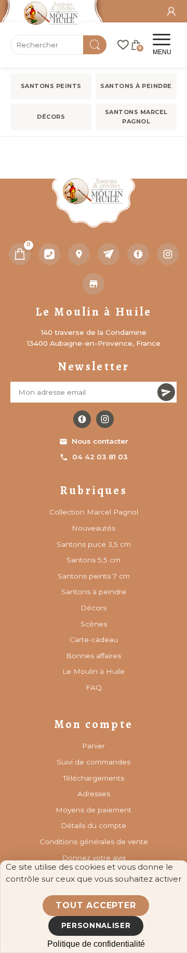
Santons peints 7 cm (94, 576)
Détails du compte (93, 825)
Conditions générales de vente (93, 841)
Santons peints (51, 86)
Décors (51, 116)
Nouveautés (93, 528)
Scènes (94, 624)
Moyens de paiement (93, 810)
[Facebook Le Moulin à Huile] (82, 419)
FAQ (94, 687)
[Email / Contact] (108, 254)
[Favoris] (123, 45)
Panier (93, 746)
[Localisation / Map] (79, 254)
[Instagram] (168, 254)
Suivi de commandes (93, 762)
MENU (162, 52)
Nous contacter (100, 441)
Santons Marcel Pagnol (136, 116)
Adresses (93, 793)
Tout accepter (96, 905)
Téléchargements (93, 778)
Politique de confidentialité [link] (96, 943)
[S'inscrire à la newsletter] (166, 392)
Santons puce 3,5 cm (94, 544)
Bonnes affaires (93, 655)
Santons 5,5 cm (93, 560)
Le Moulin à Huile (93, 671)
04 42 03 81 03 (100, 457)
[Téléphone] (49, 254)
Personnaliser (96, 925)
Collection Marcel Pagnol (93, 512)
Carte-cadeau (94, 639)
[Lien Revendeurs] (93, 284)
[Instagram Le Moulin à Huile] (105, 419)
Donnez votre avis (94, 858)
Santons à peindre (136, 86)
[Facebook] (138, 254)
